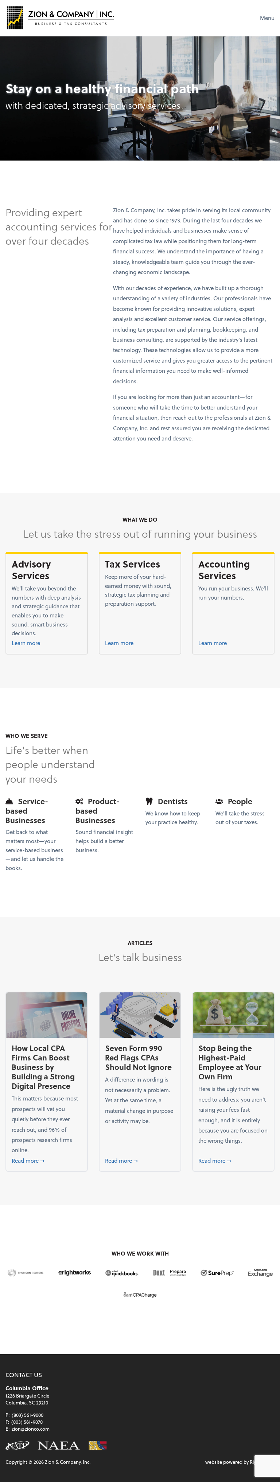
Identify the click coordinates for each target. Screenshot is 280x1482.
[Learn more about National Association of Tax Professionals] (17, 1446)
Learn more (42, 643)
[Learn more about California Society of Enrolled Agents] (97, 1446)
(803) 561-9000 (27, 1414)
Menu (267, 18)
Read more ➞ (46, 1160)
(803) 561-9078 (27, 1421)
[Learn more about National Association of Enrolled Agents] (59, 1446)
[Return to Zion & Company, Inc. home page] (60, 17)
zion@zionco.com (31, 1428)
